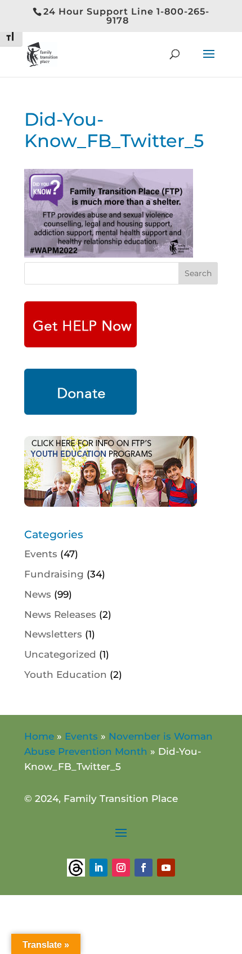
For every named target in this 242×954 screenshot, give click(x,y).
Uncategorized (60, 654)
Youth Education (65, 674)
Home (39, 736)
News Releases (60, 614)
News (37, 594)
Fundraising (54, 574)
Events (40, 553)
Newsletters (53, 634)
